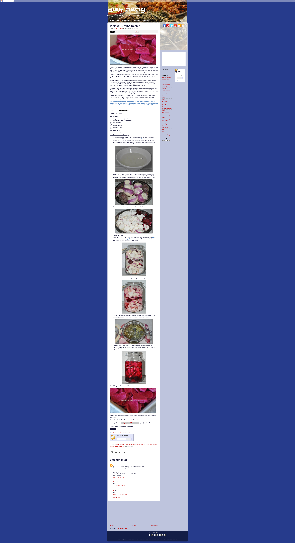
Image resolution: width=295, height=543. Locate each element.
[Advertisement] (134, 512)
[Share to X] (129, 446)
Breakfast (164, 81)
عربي (152, 20)
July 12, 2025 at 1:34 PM (119, 485)
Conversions (136, 20)
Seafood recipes (166, 122)
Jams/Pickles (129, 444)
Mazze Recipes (137, 444)
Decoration (164, 92)
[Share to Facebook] (130, 446)
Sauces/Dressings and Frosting (166, 119)
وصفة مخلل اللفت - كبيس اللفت (130, 423)
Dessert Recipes (166, 93)
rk (113, 490)
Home (112, 20)
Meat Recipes (165, 106)
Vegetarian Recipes (119, 446)
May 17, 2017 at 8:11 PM (119, 477)
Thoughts (164, 129)
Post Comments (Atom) (122, 528)
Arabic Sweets (165, 79)
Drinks (163, 97)
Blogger (174, 539)
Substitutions (126, 20)
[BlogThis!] (127, 446)
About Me (146, 20)
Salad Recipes (165, 114)
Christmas (164, 86)
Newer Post (114, 525)
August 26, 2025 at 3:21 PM (120, 494)
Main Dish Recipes (166, 103)
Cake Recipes (165, 82)
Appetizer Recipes (119, 444)
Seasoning (164, 124)
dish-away (126, 10)
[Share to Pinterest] (132, 446)
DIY (125, 444)
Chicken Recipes (166, 84)
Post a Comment (116, 497)
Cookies (164, 88)
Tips (118, 20)
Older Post (154, 525)
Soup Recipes (165, 127)
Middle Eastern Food (146, 444)
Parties (163, 110)
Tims (114, 481)
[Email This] (126, 446)
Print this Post (113, 429)
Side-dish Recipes (166, 125)
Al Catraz (115, 463)
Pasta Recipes (165, 112)
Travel (163, 133)
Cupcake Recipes (166, 90)
